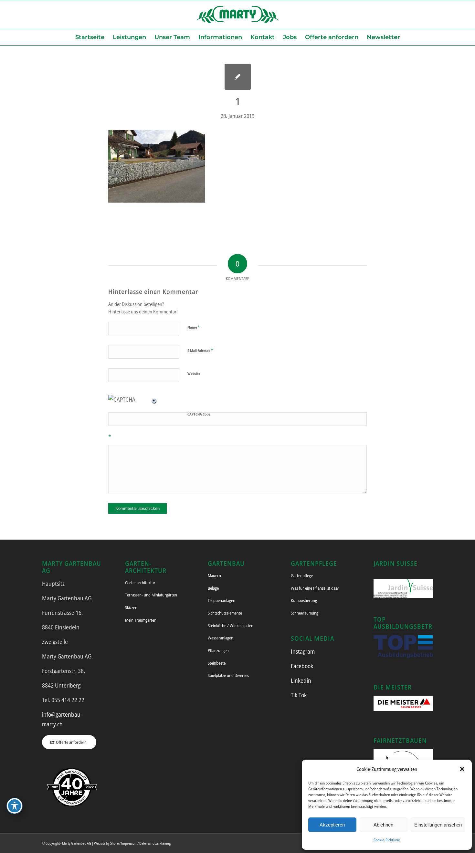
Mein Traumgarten (140, 620)
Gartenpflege (302, 575)
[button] (462, 769)
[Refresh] (154, 399)
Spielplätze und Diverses (228, 675)
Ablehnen (383, 824)
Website (193, 373)
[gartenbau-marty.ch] (237, 14)
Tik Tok (299, 695)
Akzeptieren (332, 824)
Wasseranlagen (220, 638)
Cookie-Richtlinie (387, 840)
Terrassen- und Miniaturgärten (151, 595)
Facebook (302, 666)
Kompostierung (304, 600)
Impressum (129, 843)
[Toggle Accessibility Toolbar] (14, 806)
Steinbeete (217, 663)
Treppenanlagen (221, 600)
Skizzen (131, 607)
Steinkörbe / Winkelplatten (230, 625)
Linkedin (301, 680)
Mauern (214, 575)
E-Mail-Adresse (200, 350)
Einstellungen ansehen (438, 824)
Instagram (303, 651)
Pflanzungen (218, 650)
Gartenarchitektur (140, 582)
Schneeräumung (304, 613)
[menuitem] (90, 37)
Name (193, 327)
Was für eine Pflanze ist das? (315, 588)
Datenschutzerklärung (155, 843)
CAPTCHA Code (198, 414)
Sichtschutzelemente (225, 613)
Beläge (213, 588)
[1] (238, 77)
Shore (114, 843)
